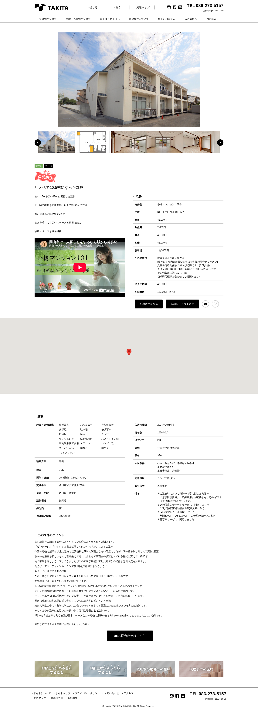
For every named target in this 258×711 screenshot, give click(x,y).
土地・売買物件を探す (78, 18)
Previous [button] (38, 142)
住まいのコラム (166, 18)
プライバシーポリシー (87, 693)
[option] (129, 79)
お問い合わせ (111, 693)
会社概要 (72, 698)
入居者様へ (191, 18)
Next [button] (220, 142)
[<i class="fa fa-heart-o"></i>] (215, 303)
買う (118, 7)
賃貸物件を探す (47, 18)
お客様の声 (57, 698)
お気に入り (212, 18)
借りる (93, 7)
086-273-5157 (209, 5)
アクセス (129, 693)
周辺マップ (143, 7)
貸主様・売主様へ (110, 18)
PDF (159, 440)
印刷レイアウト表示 (182, 303)
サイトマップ (63, 693)
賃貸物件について (139, 18)
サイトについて (42, 693)
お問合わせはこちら (131, 635)
